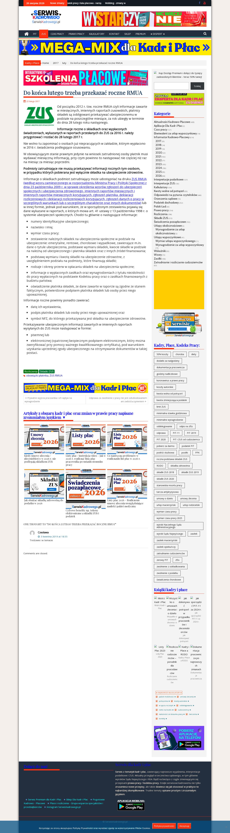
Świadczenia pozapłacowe (170, 221)
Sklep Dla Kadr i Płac (77, 799)
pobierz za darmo (165, 446)
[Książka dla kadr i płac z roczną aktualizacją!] (144, 25)
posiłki (184, 452)
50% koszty (162, 354)
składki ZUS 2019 (190, 472)
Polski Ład (160, 206)
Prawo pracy (76, 34)
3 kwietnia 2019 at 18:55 (53, 536)
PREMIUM (141, 34)
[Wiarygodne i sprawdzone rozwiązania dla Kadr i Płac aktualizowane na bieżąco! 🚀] (115, 54)
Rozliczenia (30, 371)
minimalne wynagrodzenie (170, 419)
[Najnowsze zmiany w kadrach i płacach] (179, 335)
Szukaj (197, 86)
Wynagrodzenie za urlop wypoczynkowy (180, 244)
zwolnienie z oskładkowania (171, 566)
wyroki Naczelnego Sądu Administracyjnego (169, 526)
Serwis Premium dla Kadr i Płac (44, 799)
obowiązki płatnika (37, 375)
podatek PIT (188, 446)
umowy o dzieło (165, 498)
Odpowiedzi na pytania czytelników (175, 195)
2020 (159, 152)
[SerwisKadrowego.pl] (26, 33)
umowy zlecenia (188, 498)
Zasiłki (157, 258)
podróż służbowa (165, 452)
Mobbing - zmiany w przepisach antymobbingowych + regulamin (121, 3)
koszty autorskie (165, 387)
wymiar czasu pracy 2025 (169, 518)
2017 (158, 141)
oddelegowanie (164, 426)
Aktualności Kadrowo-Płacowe (172, 121)
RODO (160, 465)
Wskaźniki (160, 251)
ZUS (43, 34)
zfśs (177, 559)
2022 (159, 160)
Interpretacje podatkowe (168, 179)
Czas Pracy (57, 34)
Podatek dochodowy (166, 202)
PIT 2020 (161, 439)
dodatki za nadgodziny (168, 360)
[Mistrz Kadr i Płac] (160, 602)
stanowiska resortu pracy (169, 485)
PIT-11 (176, 432)
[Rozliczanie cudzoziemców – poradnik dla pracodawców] (172, 673)
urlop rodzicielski (191, 505)
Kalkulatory (96, 34)
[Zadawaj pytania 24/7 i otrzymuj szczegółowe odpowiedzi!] (179, 104)
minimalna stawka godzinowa (172, 413)
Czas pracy (160, 129)
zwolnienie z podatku (167, 573)
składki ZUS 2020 (165, 478)
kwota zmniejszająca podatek (172, 400)
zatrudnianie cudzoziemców (171, 553)
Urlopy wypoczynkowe (167, 237)
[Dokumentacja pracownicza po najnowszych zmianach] (196, 669)
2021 (158, 156)
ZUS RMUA (56, 375)
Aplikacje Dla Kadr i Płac (168, 125)
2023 (159, 164)
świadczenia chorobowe (169, 579)
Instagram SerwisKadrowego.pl (64, 806)
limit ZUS (161, 406)
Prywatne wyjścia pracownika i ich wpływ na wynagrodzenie (48, 399)
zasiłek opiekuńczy (166, 546)
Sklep (127, 34)
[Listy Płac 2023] (160, 650)
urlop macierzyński (166, 505)
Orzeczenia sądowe (165, 198)
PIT (35, 34)
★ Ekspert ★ (157, 34)
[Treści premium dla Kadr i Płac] (179, 76)
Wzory (158, 254)
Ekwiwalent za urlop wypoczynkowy (175, 133)
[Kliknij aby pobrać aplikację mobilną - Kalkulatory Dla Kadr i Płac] (179, 749)
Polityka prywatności (164, 826)
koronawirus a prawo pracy (170, 380)
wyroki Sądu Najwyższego (170, 533)
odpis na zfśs (186, 426)
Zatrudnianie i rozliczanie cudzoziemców (178, 262)
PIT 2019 (191, 432)
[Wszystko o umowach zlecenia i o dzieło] (172, 613)
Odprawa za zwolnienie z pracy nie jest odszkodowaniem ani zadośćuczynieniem (118, 399)
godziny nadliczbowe (167, 373)
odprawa (161, 432)
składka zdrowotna (180, 465)
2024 (159, 168)
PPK (197, 452)
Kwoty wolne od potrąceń (169, 191)
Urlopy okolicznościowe (168, 225)
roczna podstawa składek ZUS (172, 459)
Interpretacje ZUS (164, 183)
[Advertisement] (179, 289)
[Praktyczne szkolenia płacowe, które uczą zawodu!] (85, 84)
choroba (180, 354)
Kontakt (114, 34)
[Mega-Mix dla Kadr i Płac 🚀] (85, 392)
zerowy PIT (162, 559)
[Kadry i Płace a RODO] (184, 654)
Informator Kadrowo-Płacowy (171, 137)
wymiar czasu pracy (166, 511)
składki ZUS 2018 (165, 472)
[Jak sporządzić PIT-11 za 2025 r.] (196, 609)
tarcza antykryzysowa (168, 491)
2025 (159, 171)
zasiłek (193, 533)
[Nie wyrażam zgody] (226, 826)
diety (193, 354)
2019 (158, 148)
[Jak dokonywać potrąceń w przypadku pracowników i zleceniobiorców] (184, 632)
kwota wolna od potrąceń (170, 393)
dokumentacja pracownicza (170, 367)
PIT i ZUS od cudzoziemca (186, 439)
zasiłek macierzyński (167, 540)
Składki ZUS (47, 371)
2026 (159, 175)
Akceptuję (184, 826)
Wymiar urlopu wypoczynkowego (175, 241)
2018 (158, 145)
